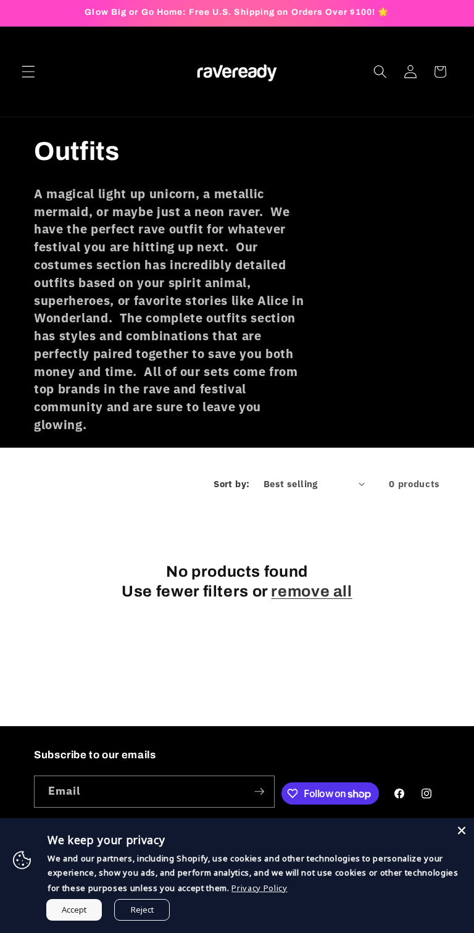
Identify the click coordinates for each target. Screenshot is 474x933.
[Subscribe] (259, 792)
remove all (311, 591)
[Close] (461, 830)
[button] (28, 71)
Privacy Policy (259, 887)
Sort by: (232, 483)
